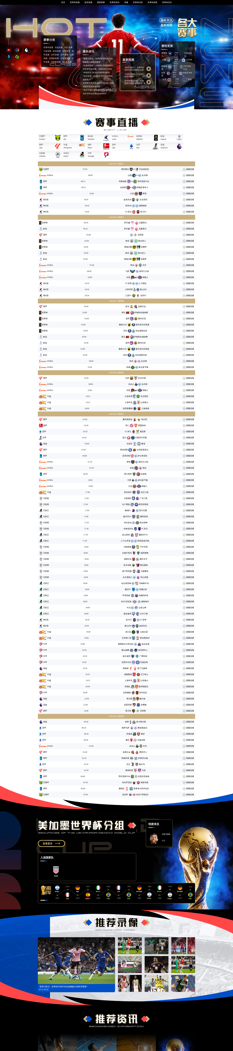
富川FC (143, 212)
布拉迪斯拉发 (141, 331)
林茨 (127, 241)
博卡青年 (128, 474)
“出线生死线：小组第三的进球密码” (98, 65)
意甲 (114, 145)
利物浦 (126, 668)
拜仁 (127, 425)
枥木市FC (127, 516)
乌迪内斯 (141, 740)
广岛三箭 (143, 498)
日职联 (42, 153)
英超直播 (59, 47)
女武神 (189, 60)
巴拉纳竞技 (144, 169)
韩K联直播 (67, 62)
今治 (128, 608)
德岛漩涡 (127, 614)
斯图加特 (142, 425)
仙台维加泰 (126, 583)
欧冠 (162, 136)
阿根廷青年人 (142, 187)
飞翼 (127, 271)
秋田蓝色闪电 (143, 541)
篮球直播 (88, 2)
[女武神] (184, 60)
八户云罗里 (125, 541)
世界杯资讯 (114, 2)
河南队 (127, 686)
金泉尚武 (127, 200)
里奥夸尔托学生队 (141, 788)
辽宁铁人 (144, 674)
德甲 (90, 145)
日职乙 (66, 153)
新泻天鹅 (143, 510)
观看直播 (190, 169)
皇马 (127, 306)
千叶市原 (144, 547)
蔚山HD (143, 289)
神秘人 (145, 277)
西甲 (41, 145)
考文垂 (129, 699)
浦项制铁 (143, 206)
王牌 (129, 480)
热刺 (127, 722)
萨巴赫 (127, 223)
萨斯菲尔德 (143, 758)
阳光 (132, 265)
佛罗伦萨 (125, 728)
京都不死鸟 (127, 553)
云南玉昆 (144, 632)
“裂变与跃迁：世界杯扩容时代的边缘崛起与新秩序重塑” (134, 69)
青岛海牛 (128, 492)
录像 (126, 2)
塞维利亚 (129, 770)
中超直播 (47, 51)
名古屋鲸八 (127, 577)
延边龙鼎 (145, 644)
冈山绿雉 (144, 577)
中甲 (90, 153)
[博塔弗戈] (170, 53)
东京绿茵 (127, 565)
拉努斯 (123, 187)
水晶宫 (129, 444)
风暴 (128, 367)
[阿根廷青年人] (181, 73)
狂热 (132, 468)
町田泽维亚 (143, 504)
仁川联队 (143, 283)
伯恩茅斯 (128, 705)
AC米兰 (128, 431)
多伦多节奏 (143, 367)
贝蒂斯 (140, 235)
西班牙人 (143, 752)
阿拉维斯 (124, 450)
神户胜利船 (127, 571)
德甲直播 (66, 51)
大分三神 (144, 614)
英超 (162, 145)
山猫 (164, 60)
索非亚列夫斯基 (142, 325)
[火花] (169, 80)
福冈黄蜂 (144, 553)
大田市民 (129, 289)
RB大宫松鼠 (126, 601)
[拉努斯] (168, 73)
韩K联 (90, 136)
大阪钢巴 (128, 498)
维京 (123, 312)
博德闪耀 (128, 247)
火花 (164, 79)
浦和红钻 (128, 559)
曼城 (143, 444)
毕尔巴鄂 (142, 378)
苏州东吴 (143, 693)
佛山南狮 (125, 650)
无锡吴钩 (144, 662)
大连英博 (128, 396)
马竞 (144, 770)
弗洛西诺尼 (142, 728)
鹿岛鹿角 (144, 565)
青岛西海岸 (145, 638)
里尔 (124, 438)
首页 (63, 2)
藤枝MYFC (143, 535)
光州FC (143, 295)
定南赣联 (127, 693)
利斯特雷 (125, 758)
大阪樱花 (144, 571)
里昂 (128, 319)
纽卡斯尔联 (141, 722)
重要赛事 (101, 2)
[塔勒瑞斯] (170, 67)
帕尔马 (142, 764)
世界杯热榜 (152, 2)
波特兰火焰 (144, 271)
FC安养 (128, 283)
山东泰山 (144, 402)
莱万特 (128, 711)
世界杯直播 (75, 2)
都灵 (143, 734)
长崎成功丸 (128, 529)
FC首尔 (128, 212)
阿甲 (65, 136)
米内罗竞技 (127, 782)
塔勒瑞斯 (123, 181)
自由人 (131, 384)
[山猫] (169, 60)
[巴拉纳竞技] (182, 53)
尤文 (128, 764)
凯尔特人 (142, 241)
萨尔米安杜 (142, 456)
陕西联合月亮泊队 (126, 644)
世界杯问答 (138, 2)
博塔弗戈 (125, 169)
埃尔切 (144, 419)
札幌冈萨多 (143, 595)
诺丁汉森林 (142, 668)
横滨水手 (143, 559)
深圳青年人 (143, 650)
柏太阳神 (143, 523)
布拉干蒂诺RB (142, 795)
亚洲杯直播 (54, 58)
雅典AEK (123, 325)
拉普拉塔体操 (143, 776)
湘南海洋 (145, 601)
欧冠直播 (57, 51)
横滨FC (128, 589)
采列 (125, 331)
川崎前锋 (127, 547)
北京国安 (144, 396)
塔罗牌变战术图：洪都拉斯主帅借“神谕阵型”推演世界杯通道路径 (135, 83)
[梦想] (185, 80)
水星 (128, 277)
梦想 (190, 79)
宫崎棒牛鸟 (144, 583)
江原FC (128, 295)
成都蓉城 (128, 674)
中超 (65, 145)
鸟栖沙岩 (143, 589)
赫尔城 (142, 699)
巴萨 (127, 378)
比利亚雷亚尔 (142, 450)
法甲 (138, 145)
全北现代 (143, 200)
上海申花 (128, 402)
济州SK (128, 206)
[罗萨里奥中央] (181, 67)
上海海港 (145, 408)
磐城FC (128, 510)
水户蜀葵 (126, 504)
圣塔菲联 (126, 456)
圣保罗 (125, 795)
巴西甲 (42, 136)
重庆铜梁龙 (143, 686)
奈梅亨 (144, 247)
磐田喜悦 (144, 516)
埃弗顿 (143, 705)
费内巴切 (142, 319)
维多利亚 (144, 782)
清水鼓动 (128, 523)
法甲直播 (55, 55)
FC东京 (144, 529)
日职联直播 (56, 62)
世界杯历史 (167, 2)
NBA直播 (68, 47)
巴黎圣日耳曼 (141, 438)
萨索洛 (129, 734)
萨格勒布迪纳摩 (141, 312)
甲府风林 (126, 595)
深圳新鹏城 (128, 408)
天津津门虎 (126, 638)
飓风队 (122, 788)
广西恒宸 (143, 656)
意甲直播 (64, 55)
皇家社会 (142, 306)
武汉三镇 (144, 492)
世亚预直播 (65, 58)
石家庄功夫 (126, 662)
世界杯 (139, 136)
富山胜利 (126, 535)
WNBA (115, 136)
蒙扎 (128, 740)
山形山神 (142, 608)
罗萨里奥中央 (143, 181)
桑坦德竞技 (127, 419)
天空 (144, 265)
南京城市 (126, 656)
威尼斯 (143, 431)
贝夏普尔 (143, 223)
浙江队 (128, 632)
